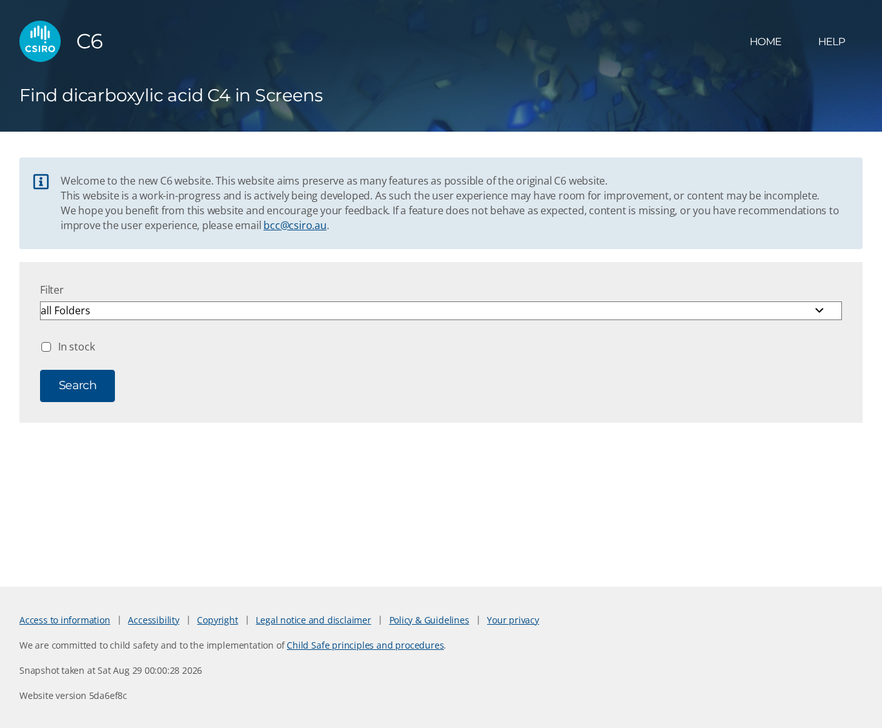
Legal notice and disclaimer (313, 620)
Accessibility (153, 620)
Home (765, 41)
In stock (76, 346)
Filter (52, 290)
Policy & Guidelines (429, 620)
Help (831, 41)
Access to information (64, 620)
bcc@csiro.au (294, 225)
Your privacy (512, 620)
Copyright (217, 620)
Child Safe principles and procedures (365, 645)
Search (77, 385)
